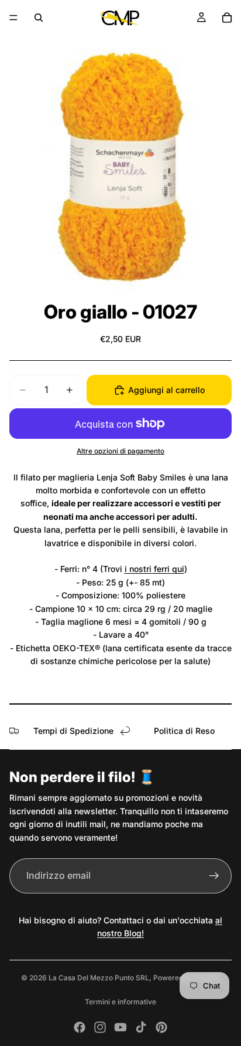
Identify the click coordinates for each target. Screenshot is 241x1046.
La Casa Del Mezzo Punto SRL (99, 977)
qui (178, 569)
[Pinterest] (161, 1027)
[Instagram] (100, 1027)
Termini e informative (120, 1001)
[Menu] (13, 17)
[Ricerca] (38, 18)
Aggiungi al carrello (166, 390)
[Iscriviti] (214, 876)
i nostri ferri (148, 569)
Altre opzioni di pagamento (120, 451)
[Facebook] (80, 1027)
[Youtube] (120, 1027)
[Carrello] (227, 18)
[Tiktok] (141, 1027)
